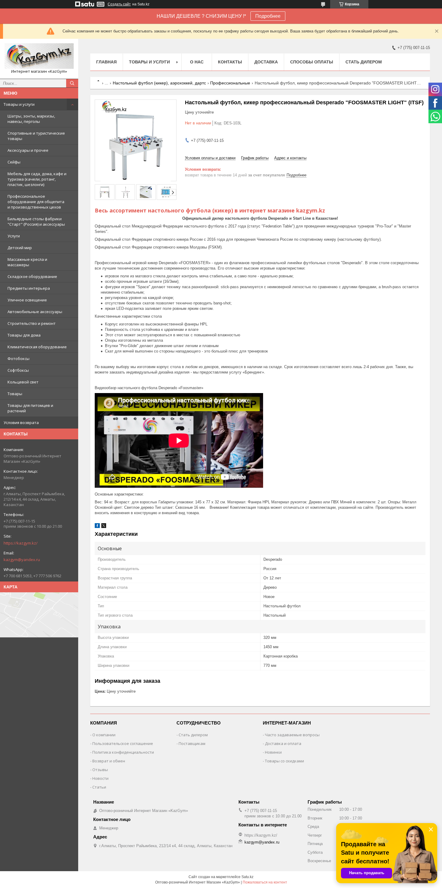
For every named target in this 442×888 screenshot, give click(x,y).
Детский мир (20, 247)
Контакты (230, 62)
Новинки (273, 752)
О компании (103, 734)
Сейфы (14, 162)
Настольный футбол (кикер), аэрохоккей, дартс (159, 83)
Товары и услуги (19, 104)
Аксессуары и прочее (28, 150)
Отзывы (100, 769)
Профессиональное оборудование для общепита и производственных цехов (36, 202)
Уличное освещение (27, 300)
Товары (15, 393)
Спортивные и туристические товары (36, 135)
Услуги (14, 236)
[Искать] (72, 83)
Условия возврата (21, 422)
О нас (197, 62)
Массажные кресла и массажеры (27, 262)
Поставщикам (192, 743)
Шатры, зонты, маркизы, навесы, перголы (31, 118)
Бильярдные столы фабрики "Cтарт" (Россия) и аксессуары (36, 221)
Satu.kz (247, 877)
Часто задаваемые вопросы (292, 734)
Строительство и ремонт (32, 323)
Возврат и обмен (108, 761)
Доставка (266, 62)
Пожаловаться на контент (265, 882)
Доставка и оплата (283, 743)
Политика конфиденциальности (123, 752)
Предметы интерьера (29, 288)
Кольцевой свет (23, 382)
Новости (100, 778)
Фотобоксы (18, 358)
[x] (103, 526)
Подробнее (268, 16)
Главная (106, 62)
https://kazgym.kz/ (21, 543)
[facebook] (97, 526)
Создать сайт (119, 4)
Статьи (99, 787)
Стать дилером (363, 62)
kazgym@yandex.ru (22, 559)
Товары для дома (24, 335)
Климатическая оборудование (37, 346)
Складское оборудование (32, 276)
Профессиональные (230, 83)
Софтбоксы (18, 370)
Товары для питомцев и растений (30, 408)
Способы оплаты (311, 62)
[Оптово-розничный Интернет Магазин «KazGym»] (39, 56)
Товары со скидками (284, 761)
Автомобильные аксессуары (35, 311)
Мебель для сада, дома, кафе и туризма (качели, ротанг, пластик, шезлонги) (37, 179)
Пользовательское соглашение (122, 743)
